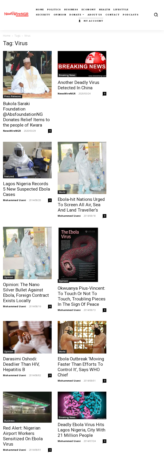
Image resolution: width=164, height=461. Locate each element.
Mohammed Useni (14, 200)
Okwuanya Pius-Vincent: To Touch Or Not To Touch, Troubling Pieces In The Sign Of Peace (81, 296)
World (62, 192)
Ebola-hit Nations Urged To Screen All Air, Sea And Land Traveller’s (81, 205)
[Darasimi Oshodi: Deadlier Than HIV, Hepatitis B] (27, 337)
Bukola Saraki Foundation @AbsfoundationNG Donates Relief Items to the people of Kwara (26, 114)
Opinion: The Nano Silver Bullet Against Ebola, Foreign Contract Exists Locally (26, 292)
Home (6, 35)
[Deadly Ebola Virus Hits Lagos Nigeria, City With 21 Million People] (82, 405)
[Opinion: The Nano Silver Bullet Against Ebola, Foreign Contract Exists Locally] (27, 253)
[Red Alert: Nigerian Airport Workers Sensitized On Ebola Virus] (27, 407)
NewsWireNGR (12, 130)
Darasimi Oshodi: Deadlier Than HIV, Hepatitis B (21, 364)
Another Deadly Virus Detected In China (78, 85)
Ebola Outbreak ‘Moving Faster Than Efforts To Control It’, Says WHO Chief (81, 366)
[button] (156, 14)
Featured (9, 176)
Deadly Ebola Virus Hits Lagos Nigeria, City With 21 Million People (81, 430)
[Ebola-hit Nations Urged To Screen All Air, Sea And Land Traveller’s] (82, 168)
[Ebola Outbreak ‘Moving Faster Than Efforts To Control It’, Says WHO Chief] (82, 337)
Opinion (8, 277)
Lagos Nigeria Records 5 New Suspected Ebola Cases (26, 189)
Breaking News (67, 75)
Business (9, 420)
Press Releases (12, 96)
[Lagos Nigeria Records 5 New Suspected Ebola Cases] (27, 160)
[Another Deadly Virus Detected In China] (82, 64)
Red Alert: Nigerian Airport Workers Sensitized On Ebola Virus (23, 436)
